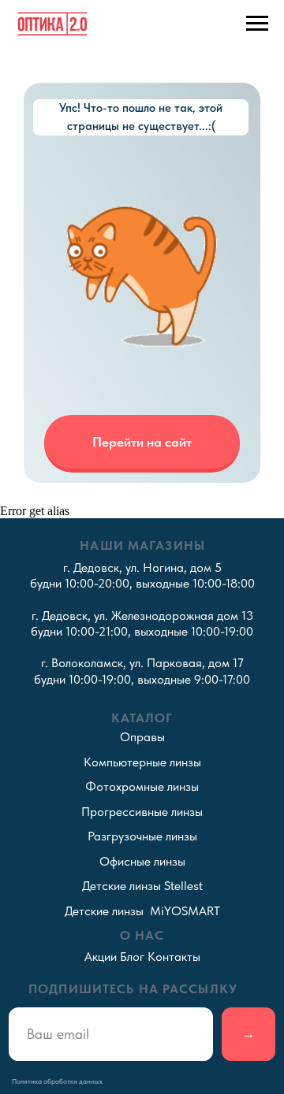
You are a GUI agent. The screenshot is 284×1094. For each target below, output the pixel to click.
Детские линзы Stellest (142, 885)
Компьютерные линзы (142, 762)
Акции (100, 956)
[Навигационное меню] (257, 24)
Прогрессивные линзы (142, 811)
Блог (132, 956)
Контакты (174, 956)
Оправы (142, 736)
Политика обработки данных (57, 1081)
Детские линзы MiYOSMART (142, 910)
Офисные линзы (142, 861)
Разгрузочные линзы (142, 836)
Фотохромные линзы (142, 786)
